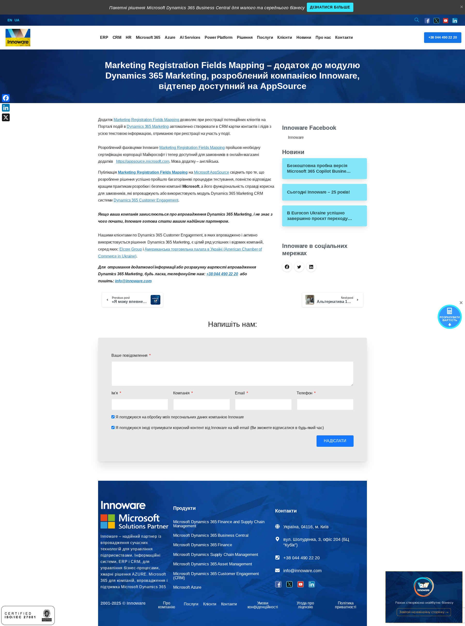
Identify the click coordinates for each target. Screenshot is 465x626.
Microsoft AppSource (211, 172)
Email (240, 393)
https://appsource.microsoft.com (142, 161)
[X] (6, 117)
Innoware (296, 137)
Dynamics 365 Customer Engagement (146, 200)
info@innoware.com (302, 570)
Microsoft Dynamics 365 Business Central (210, 535)
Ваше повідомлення (129, 355)
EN (10, 20)
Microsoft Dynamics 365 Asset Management (212, 564)
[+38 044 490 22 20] (277, 557)
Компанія (182, 393)
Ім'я (115, 393)
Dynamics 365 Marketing (148, 126)
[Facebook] (6, 98)
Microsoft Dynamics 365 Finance (202, 545)
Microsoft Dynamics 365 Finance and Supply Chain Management (218, 524)
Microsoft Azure (187, 587)
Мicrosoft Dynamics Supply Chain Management (215, 554)
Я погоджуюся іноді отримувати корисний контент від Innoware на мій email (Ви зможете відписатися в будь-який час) (220, 428)
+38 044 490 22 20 (301, 557)
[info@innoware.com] (277, 570)
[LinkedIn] (6, 108)
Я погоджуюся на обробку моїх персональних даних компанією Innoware (180, 417)
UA (17, 20)
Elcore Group (130, 249)
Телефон (305, 393)
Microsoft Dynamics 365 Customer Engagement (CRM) (216, 575)
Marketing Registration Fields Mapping (146, 120)
